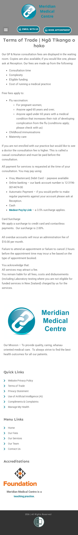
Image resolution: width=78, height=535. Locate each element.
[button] (6, 30)
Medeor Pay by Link (20, 210)
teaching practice (24, 496)
